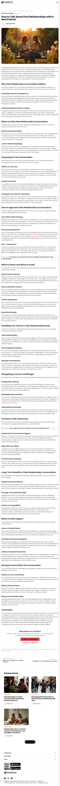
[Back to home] (10, 772)
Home (2, 11)
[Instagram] (8, 778)
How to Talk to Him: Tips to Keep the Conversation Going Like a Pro (29, 428)
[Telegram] (12, 778)
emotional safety (12, 403)
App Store (26, 643)
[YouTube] (5, 778)
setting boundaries (13, 497)
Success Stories (7, 13)
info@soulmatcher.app (10, 781)
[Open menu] (57, 2)
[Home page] (7, 2)
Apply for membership (30, 639)
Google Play (33, 643)
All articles (30, 742)
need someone (35, 236)
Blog (6, 11)
